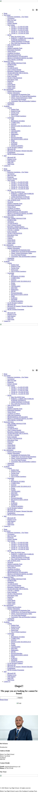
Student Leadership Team (14, 48)
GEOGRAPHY (15, 131)
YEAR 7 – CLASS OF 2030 (19, 26)
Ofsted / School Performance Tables (21, 98)
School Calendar (12, 23)
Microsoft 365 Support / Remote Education (19, 151)
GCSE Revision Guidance (15, 147)
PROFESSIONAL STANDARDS (17, 56)
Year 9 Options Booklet (14, 69)
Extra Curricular (12, 76)
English (13, 129)
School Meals (11, 84)
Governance (10, 18)
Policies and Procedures (14, 91)
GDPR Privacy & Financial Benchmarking (23, 96)
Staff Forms (10, 164)
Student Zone (15, 109)
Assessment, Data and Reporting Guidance (23, 101)
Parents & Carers (9, 61)
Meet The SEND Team (18, 36)
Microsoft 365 (11, 149)
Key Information (8, 89)
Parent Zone (14, 114)
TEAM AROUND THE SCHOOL (17, 73)
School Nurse (11, 86)
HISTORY (14, 132)
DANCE (13, 124)
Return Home (4, 699)
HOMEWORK (11, 64)
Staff (5, 155)
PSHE (13, 141)
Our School (7, 15)
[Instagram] (36, 10)
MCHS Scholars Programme (15, 154)
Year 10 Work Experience (18, 116)
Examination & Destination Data (20, 94)
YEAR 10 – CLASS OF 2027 (20, 31)
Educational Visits (12, 79)
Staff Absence (11, 160)
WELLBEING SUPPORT (15, 59)
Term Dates (10, 104)
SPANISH (14, 144)
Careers (9, 107)
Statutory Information (13, 93)
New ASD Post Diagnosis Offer (20, 43)
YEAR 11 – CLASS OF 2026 (20, 33)
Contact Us (7, 165)
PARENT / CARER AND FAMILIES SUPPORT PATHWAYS (22, 39)
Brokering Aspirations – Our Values (17, 16)
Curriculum (10, 117)
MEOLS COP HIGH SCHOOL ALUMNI (19, 58)
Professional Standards (14, 50)
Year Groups (11, 25)
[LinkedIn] (33, 10)
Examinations (11, 152)
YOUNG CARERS (13, 74)
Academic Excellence (13, 53)
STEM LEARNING (17, 146)
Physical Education (16, 137)
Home (5, 13)
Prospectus (10, 21)
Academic (7, 106)
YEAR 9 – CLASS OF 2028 (19, 30)
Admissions (10, 103)
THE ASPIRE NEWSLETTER (16, 63)
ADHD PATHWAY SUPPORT (20, 41)
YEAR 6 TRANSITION (14, 78)
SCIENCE (14, 142)
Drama (13, 127)
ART (12, 119)
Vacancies (10, 46)
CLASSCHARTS (12, 68)
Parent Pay (10, 81)
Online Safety (11, 88)
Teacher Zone (15, 112)
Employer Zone (15, 111)
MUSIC (13, 136)
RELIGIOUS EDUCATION (19, 139)
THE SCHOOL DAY (13, 45)
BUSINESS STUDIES (18, 121)
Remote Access (11, 159)
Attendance (10, 66)
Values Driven (11, 51)
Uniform (9, 83)
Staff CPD (10, 162)
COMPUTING (15, 122)
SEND (9, 35)
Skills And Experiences (14, 55)
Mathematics (14, 134)
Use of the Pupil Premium (18, 99)
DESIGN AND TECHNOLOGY (21, 126)
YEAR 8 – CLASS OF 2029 (19, 28)
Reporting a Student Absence (15, 71)
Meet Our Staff (11, 20)
